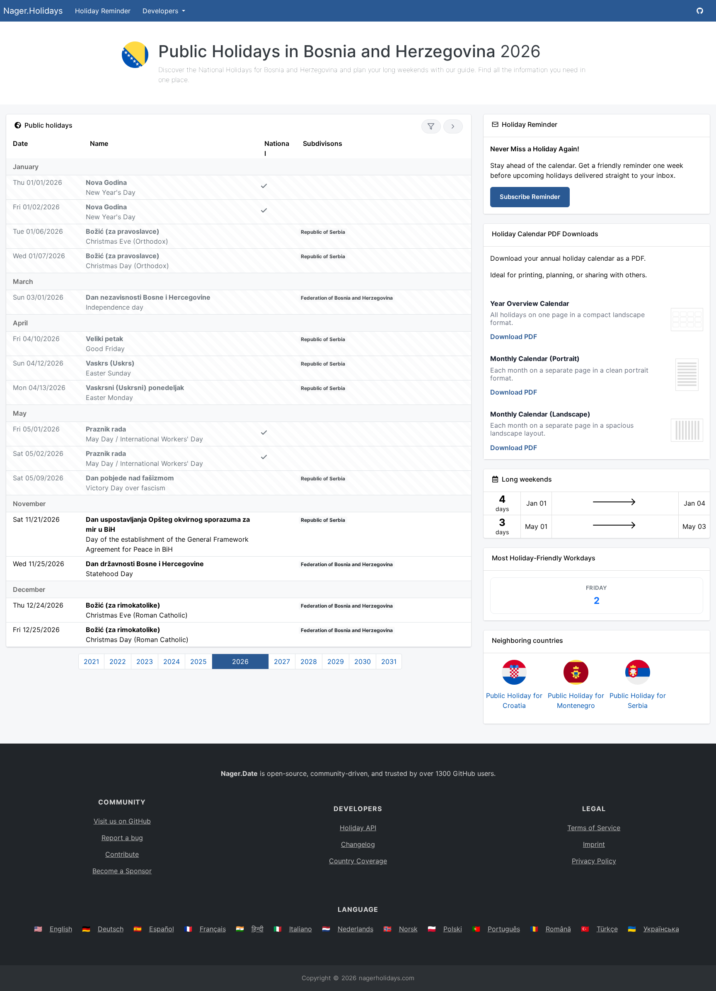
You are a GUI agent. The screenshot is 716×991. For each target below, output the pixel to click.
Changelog (358, 844)
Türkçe (607, 929)
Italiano (300, 929)
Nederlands (355, 929)
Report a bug (122, 838)
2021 (91, 661)
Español (161, 929)
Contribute (122, 854)
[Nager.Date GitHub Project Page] (700, 11)
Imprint (594, 844)
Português (504, 929)
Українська (661, 929)
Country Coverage (358, 861)
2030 (362, 661)
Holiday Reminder (103, 11)
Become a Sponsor (122, 871)
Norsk (408, 929)
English (61, 929)
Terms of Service (593, 828)
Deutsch (110, 929)
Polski (452, 929)
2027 (282, 661)
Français (213, 929)
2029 (335, 661)
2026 (240, 661)
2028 (308, 661)
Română (558, 929)
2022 (117, 661)
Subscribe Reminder (530, 197)
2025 (198, 661)
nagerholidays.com (386, 978)
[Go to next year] (453, 126)
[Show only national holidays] (431, 126)
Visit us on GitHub (122, 821)
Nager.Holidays (33, 11)
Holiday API (358, 828)
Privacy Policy (594, 861)
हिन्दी (258, 929)
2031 (389, 661)
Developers (161, 11)
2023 (144, 661)
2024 (171, 661)
